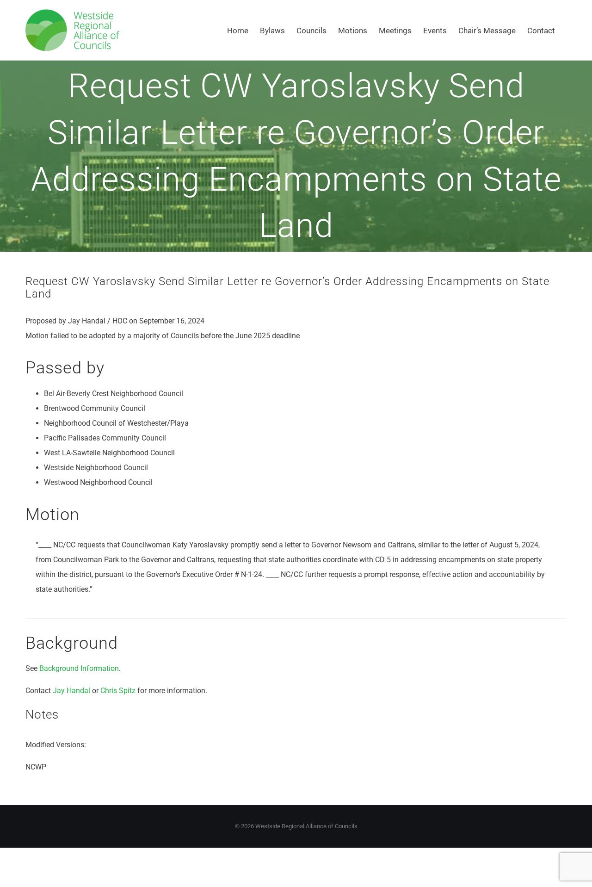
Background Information (79, 668)
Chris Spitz (118, 690)
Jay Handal (71, 690)
